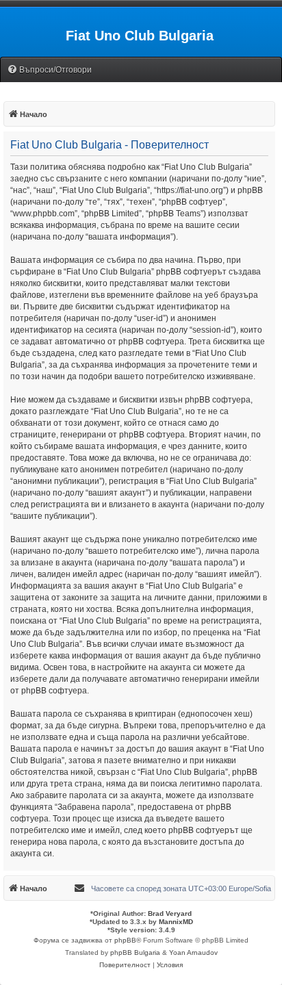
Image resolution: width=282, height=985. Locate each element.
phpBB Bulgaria (135, 952)
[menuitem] (49, 70)
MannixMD (176, 921)
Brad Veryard (170, 913)
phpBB (125, 940)
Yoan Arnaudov (193, 952)
